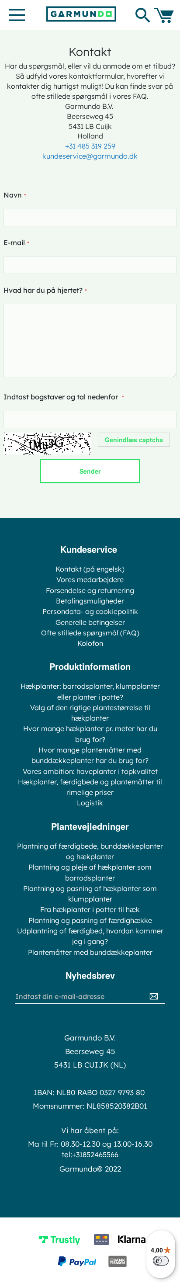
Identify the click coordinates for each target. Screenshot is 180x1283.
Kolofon (90, 643)
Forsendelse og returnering (90, 590)
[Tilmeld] (154, 996)
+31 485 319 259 (90, 146)
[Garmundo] (81, 14)
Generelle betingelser (90, 622)
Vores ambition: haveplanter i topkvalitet (90, 771)
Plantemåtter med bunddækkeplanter (90, 952)
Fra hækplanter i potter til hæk (90, 909)
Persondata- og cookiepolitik (90, 611)
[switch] (161, 1261)
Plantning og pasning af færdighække (90, 920)
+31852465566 (95, 1154)
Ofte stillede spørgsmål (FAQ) (90, 632)
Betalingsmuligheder (90, 600)
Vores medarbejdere (90, 579)
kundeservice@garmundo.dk (90, 156)
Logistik (90, 802)
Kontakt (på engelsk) (90, 569)
